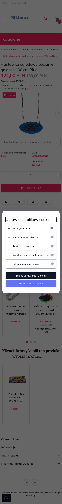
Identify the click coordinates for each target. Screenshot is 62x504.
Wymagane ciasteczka (24, 228)
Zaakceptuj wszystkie (31, 283)
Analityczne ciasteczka (24, 246)
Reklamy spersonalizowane (26, 264)
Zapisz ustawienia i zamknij (31, 275)
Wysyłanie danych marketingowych (30, 255)
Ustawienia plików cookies (29, 219)
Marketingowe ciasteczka (25, 237)
